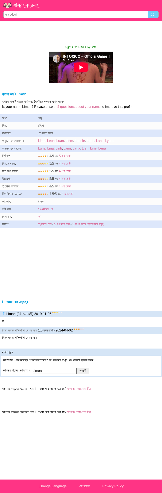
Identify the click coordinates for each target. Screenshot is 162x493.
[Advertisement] (81, 32)
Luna (42, 148)
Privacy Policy (113, 486)
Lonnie (80, 141)
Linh (58, 148)
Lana (76, 148)
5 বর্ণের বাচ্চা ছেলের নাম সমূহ (87, 224)
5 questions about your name (79, 106)
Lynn (67, 148)
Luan (60, 141)
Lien (85, 148)
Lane (100, 141)
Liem (69, 141)
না (51, 209)
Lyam (109, 141)
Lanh (90, 141)
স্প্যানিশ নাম (44, 224)
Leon (51, 141)
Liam (41, 141)
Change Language (53, 486)
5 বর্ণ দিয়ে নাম (62, 224)
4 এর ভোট (64, 163)
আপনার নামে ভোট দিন (79, 389)
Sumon (43, 209)
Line (93, 148)
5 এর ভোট (64, 156)
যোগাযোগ (84, 486)
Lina (50, 148)
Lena (102, 148)
